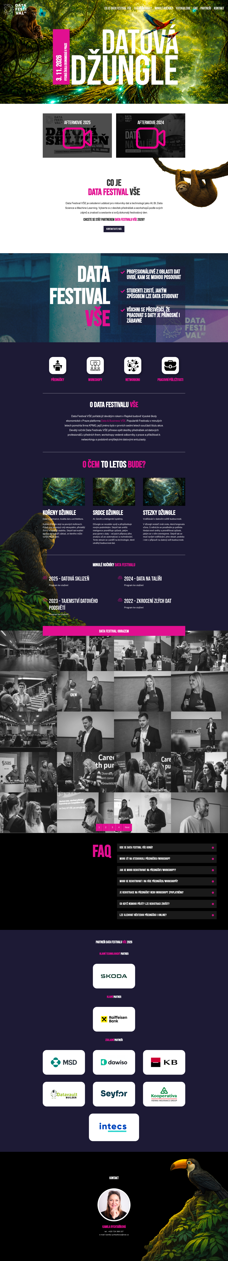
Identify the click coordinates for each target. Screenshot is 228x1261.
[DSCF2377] (199, 792)
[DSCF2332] (28, 792)
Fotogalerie (183, 8)
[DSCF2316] (199, 751)
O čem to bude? (143, 8)
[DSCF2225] (28, 711)
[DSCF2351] (142, 792)
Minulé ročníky (164, 8)
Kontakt (219, 8)
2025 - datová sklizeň (69, 578)
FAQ (195, 8)
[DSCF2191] (28, 670)
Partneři (205, 8)
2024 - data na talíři (143, 578)
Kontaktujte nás (114, 229)
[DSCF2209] (142, 670)
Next (127, 827)
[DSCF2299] (85, 751)
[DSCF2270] (199, 711)
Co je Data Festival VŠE (117, 8)
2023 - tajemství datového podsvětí (73, 604)
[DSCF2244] (85, 711)
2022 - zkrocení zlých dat (148, 601)
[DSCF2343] (85, 792)
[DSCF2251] (142, 711)
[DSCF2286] (28, 751)
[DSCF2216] (199, 670)
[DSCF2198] (85, 670)
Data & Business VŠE (113, 420)
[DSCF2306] (142, 751)
